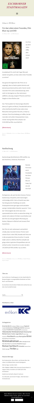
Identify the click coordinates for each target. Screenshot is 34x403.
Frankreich (10, 330)
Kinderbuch (4, 336)
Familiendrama (9, 328)
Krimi (29, 336)
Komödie (17, 336)
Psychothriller (13, 343)
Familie (3, 328)
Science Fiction (5, 260)
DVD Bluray (27, 133)
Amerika (4, 326)
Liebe (20, 341)
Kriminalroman (10, 341)
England (26, 326)
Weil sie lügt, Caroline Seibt (9, 365)
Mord (6, 343)
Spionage (7, 349)
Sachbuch (13, 346)
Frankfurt (4, 329)
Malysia (4, 135)
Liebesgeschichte (26, 341)
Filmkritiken (9, 133)
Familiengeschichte (18, 328)
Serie (3, 349)
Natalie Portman (26, 258)
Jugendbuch (19, 334)
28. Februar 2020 (6, 33)
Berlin (10, 326)
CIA (20, 326)
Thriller (13, 348)
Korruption (22, 336)
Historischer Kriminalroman (12, 332)
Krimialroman (5, 338)
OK (12, 400)
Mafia (3, 343)
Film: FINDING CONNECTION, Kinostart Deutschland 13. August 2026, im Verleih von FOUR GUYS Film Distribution (16, 369)
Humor (9, 334)
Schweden (21, 346)
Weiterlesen (6, 127)
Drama (19, 133)
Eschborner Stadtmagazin (17, 5)
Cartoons (14, 326)
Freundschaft (17, 330)
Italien (13, 334)
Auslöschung (7, 148)
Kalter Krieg (25, 334)
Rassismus (19, 344)
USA (17, 349)
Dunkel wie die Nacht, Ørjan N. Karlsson (12, 374)
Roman (5, 346)
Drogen (22, 133)
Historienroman (24, 329)
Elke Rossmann (16, 33)
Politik (8, 343)
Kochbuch (11, 336)
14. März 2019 (5, 151)
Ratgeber (24, 343)
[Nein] (32, 397)
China (17, 326)
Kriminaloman (12, 338)
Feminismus (27, 328)
